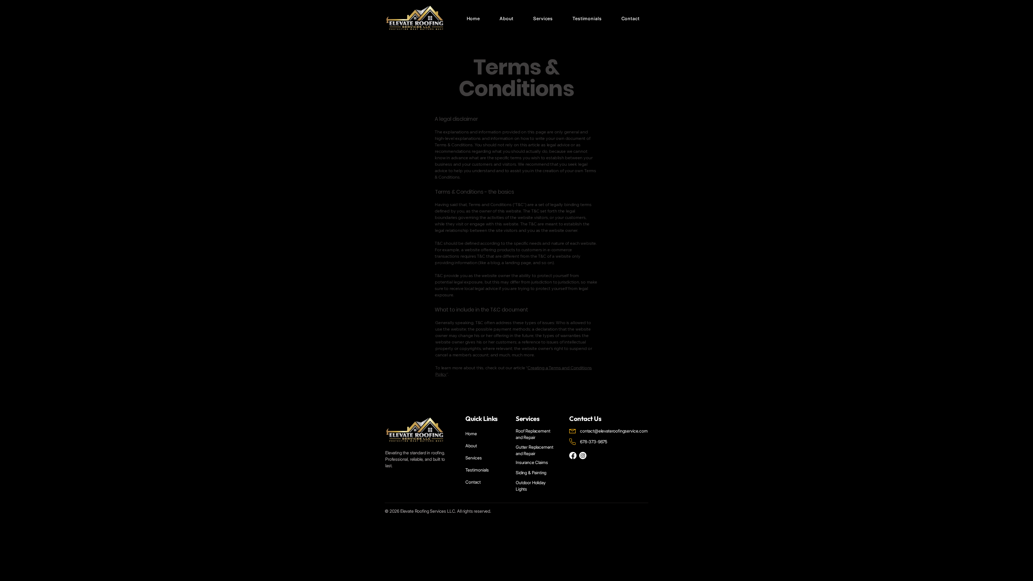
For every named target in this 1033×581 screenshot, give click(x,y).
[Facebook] (572, 455)
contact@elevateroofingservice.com (614, 431)
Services (473, 457)
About (471, 445)
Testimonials (477, 470)
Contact (473, 482)
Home (471, 433)
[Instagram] (582, 455)
